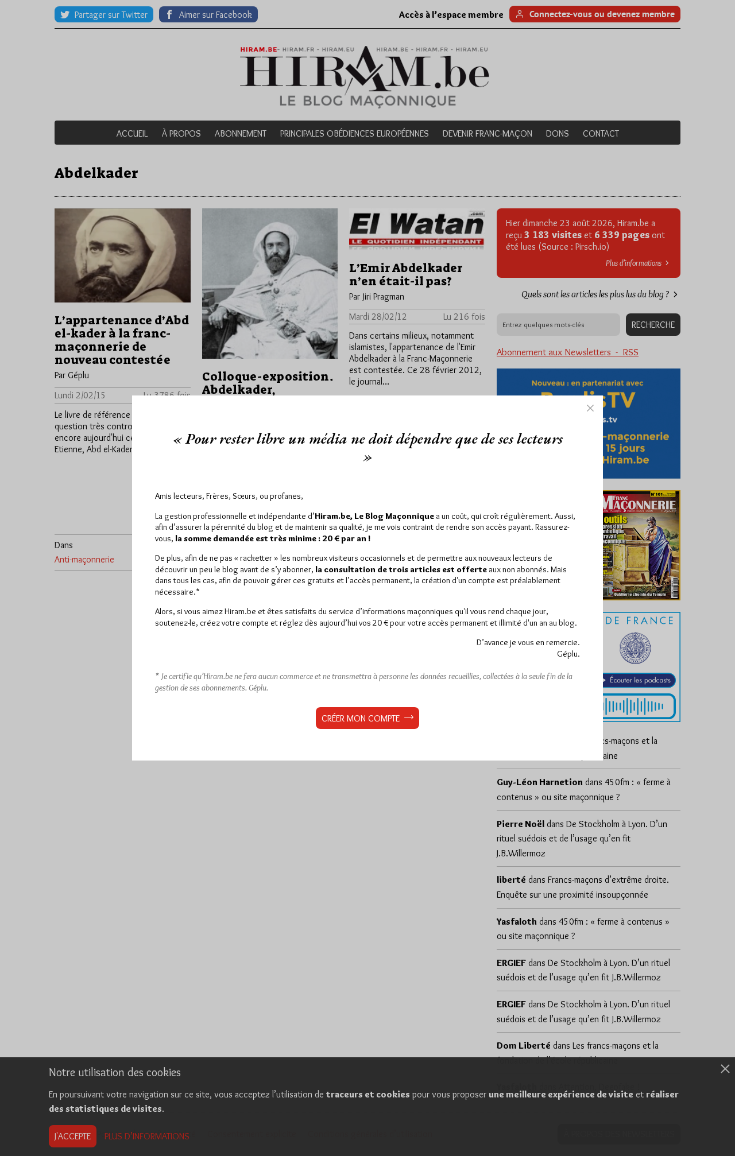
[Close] (590, 408)
